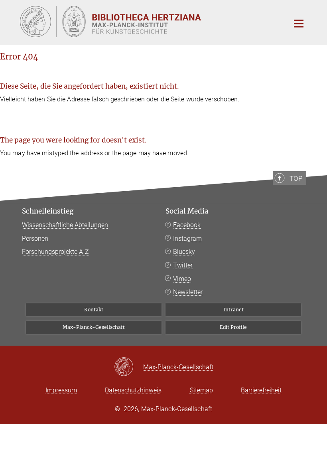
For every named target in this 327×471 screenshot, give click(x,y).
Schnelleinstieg (47, 211)
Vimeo (182, 279)
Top (296, 178)
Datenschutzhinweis (133, 390)
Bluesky (184, 251)
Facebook (187, 225)
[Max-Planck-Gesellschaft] (128, 367)
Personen (35, 238)
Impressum (61, 390)
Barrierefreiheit (261, 390)
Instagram (187, 238)
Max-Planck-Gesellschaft (94, 327)
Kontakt (93, 310)
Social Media (187, 211)
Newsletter (188, 292)
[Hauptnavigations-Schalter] (299, 24)
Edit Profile (233, 327)
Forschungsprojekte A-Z (55, 251)
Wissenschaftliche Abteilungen (65, 225)
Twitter (183, 265)
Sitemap (201, 390)
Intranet (233, 310)
